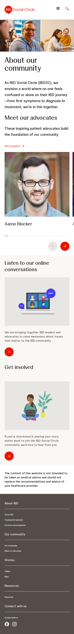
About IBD (9, 514)
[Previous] (52, 246)
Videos (7, 571)
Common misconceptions (15, 525)
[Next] (64, 246)
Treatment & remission (14, 520)
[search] (67, 8)
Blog (7, 576)
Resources (9, 597)
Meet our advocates (13, 551)
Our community (11, 545)
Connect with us (11, 617)
